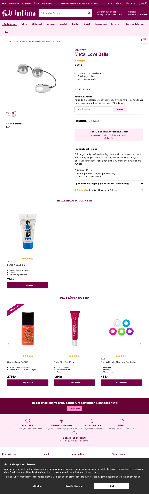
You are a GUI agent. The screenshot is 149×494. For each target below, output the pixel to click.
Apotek (64, 24)
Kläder (75, 24)
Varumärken (101, 24)
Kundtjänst (14, 3)
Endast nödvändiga (74, 486)
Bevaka (120, 109)
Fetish (24, 24)
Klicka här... (109, 138)
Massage (51, 24)
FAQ (4, 3)
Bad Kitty (80, 50)
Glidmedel (37, 24)
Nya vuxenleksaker (134, 24)
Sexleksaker (9, 24)
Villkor (109, 3)
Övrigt (87, 24)
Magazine (26, 3)
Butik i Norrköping (43, 3)
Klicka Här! (74, 408)
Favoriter (115, 24)
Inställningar (37, 486)
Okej (112, 486)
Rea (6, 32)
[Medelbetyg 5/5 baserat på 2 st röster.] (108, 60)
